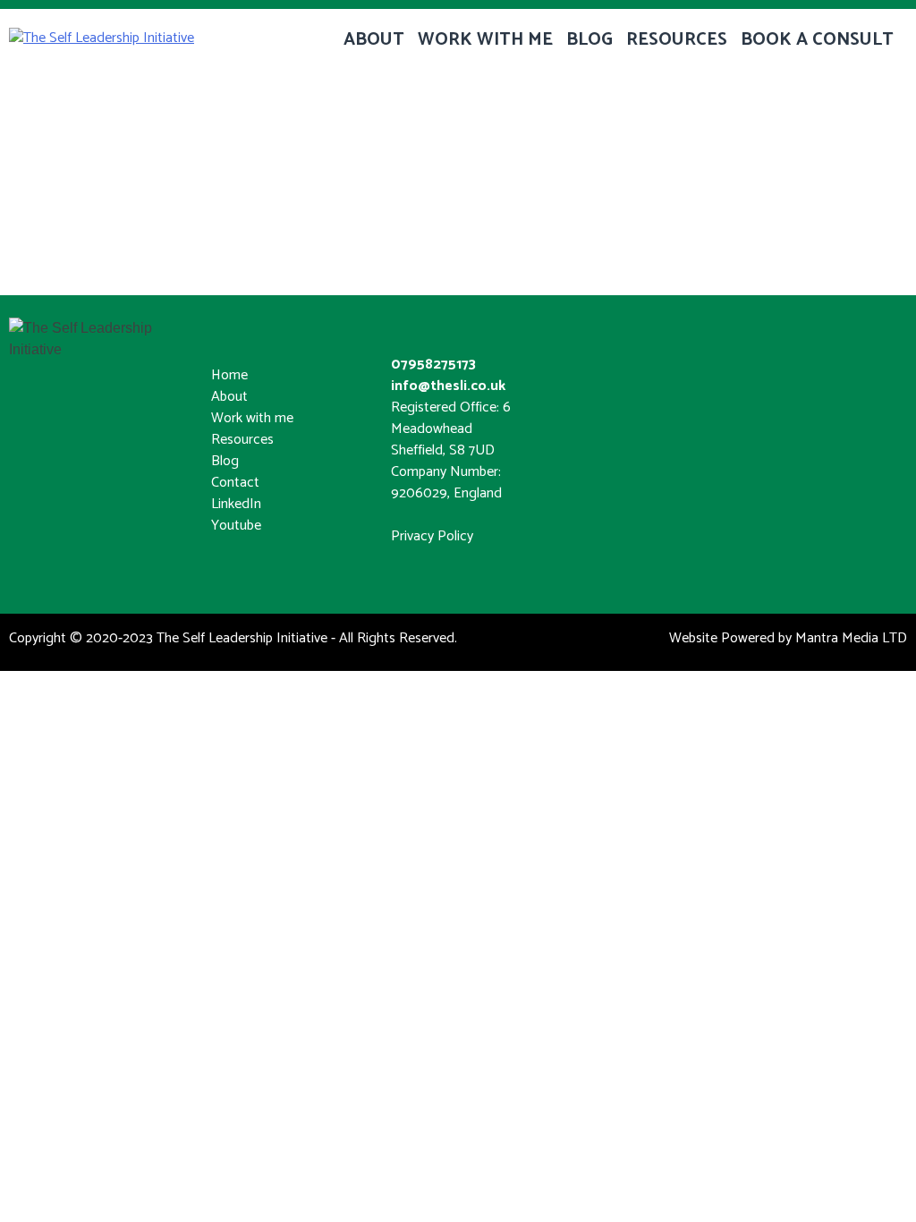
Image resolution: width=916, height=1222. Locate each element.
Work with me (252, 418)
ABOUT (374, 40)
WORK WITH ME (485, 40)
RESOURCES (676, 40)
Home (229, 375)
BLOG (589, 40)
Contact (235, 483)
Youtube (236, 525)
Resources (242, 440)
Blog (225, 461)
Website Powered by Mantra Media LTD (788, 638)
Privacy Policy (432, 536)
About (229, 397)
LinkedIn (236, 504)
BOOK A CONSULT (817, 40)
